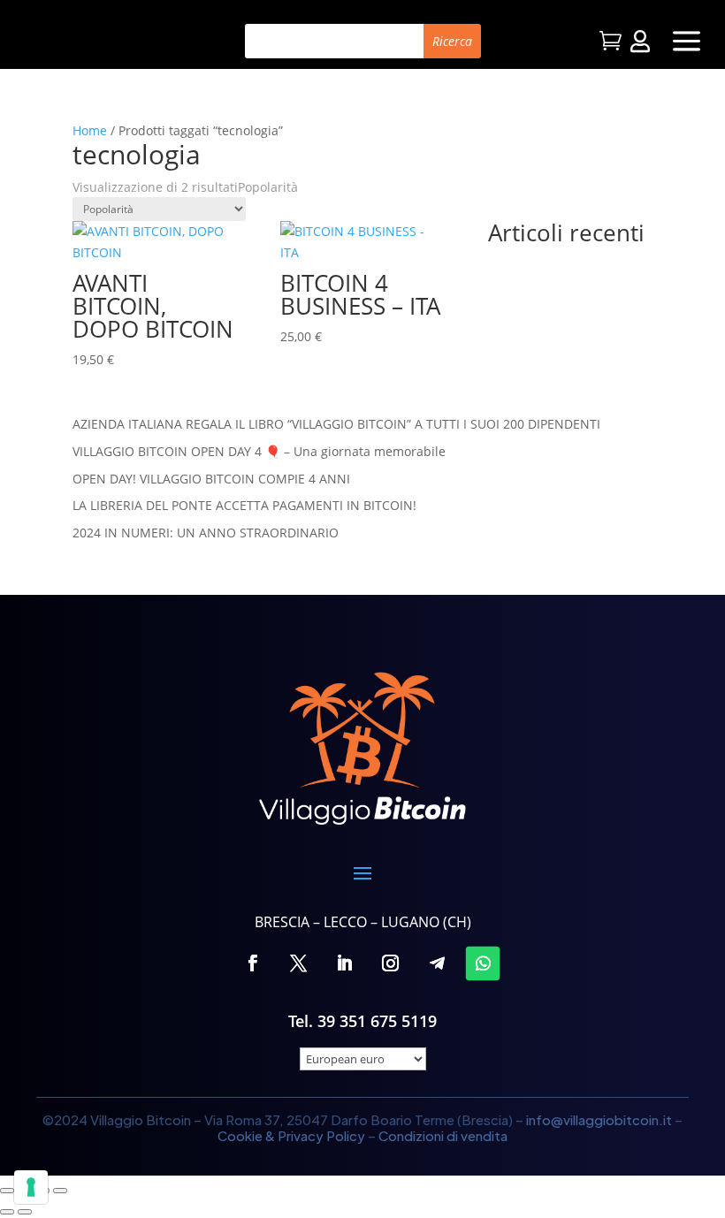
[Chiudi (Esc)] (60, 1190)
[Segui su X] (299, 962)
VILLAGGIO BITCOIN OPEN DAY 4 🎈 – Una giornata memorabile (259, 451)
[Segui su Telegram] (437, 962)
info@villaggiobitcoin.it (599, 1119)
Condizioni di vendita (443, 1135)
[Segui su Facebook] (253, 962)
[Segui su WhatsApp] (483, 962)
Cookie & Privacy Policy (291, 1135)
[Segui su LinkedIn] (345, 962)
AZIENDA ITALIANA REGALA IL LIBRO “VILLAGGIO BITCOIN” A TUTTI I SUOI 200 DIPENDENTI (336, 423)
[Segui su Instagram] (391, 962)
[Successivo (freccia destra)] (25, 1211)
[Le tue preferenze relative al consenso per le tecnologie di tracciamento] (31, 1187)
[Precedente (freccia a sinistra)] (7, 1211)
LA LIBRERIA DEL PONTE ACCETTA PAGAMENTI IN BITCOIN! (244, 505)
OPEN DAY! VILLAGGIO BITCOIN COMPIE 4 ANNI (211, 478)
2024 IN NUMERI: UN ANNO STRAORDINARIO (205, 532)
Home (89, 130)
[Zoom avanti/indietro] (7, 1190)
